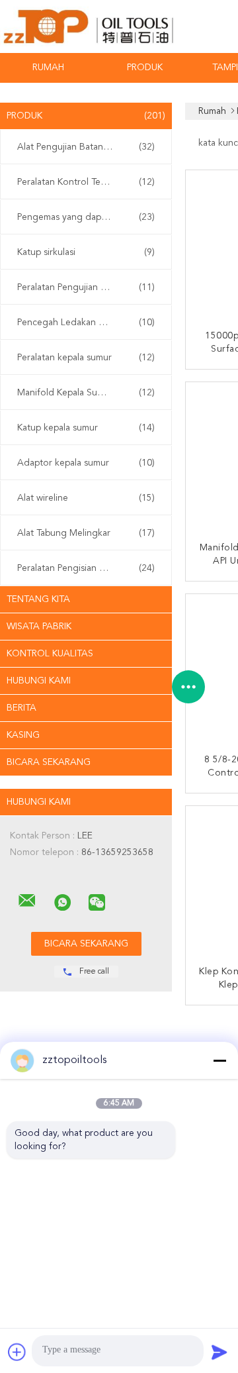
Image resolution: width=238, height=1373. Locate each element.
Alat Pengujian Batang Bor (86, 147)
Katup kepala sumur (86, 427)
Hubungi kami (39, 681)
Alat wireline (86, 498)
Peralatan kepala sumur (86, 357)
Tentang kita (38, 599)
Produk (145, 67)
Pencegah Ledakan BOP (86, 322)
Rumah (48, 67)
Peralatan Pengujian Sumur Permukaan (89, 287)
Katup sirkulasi (86, 252)
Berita (21, 708)
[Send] (219, 1351)
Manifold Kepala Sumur (86, 392)
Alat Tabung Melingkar (86, 533)
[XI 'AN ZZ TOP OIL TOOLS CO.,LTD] (27, 901)
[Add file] (17, 1351)
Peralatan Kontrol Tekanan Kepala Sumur (89, 182)
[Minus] (219, 1060)
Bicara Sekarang (49, 762)
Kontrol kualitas (50, 653)
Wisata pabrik (39, 626)
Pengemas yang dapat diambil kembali (89, 217)
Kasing (23, 735)
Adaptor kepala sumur (86, 463)
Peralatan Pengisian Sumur (86, 568)
